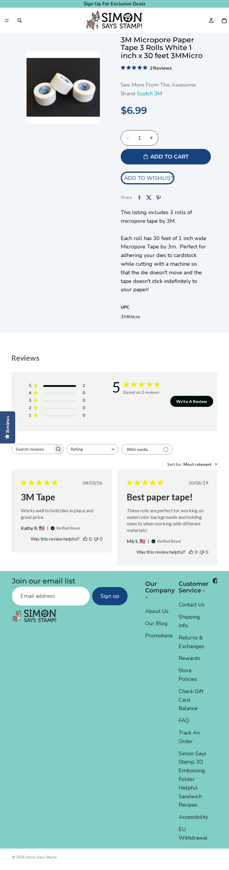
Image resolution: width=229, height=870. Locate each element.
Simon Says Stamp (41, 857)
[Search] (19, 20)
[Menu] (7, 20)
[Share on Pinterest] (158, 197)
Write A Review (191, 401)
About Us (156, 611)
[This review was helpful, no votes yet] (85, 538)
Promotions (159, 635)
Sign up (109, 596)
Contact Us (192, 604)
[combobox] (92, 449)
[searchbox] (32, 449)
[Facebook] (215, 580)
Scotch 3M (149, 93)
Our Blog (156, 623)
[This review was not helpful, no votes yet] (96, 538)
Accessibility (193, 817)
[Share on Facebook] (139, 197)
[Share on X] (148, 197)
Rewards (189, 658)
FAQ (184, 720)
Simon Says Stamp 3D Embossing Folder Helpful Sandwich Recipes (192, 779)
